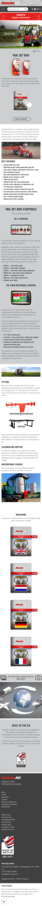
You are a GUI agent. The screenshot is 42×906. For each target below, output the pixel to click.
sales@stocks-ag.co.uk (10, 874)
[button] (25, 9)
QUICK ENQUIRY (21, 119)
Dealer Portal (6, 815)
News (3, 792)
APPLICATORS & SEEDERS (11, 784)
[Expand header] (3, 9)
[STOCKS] (11, 3)
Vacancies (5, 797)
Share (38, 51)
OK (4, 902)
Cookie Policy (6, 822)
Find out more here (8, 896)
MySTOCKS (6, 807)
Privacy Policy (6, 824)
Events (4, 795)
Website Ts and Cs (8, 829)
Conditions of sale (8, 827)
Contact (4, 799)
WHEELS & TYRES (8, 782)
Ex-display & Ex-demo (9, 804)
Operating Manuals (8, 820)
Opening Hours (7, 817)
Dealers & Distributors (9, 802)
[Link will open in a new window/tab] (32, 9)
